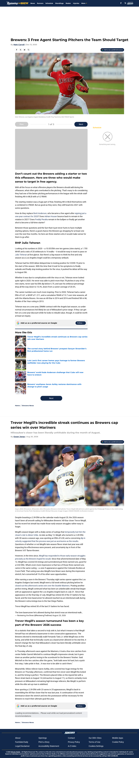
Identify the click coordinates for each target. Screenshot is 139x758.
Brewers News (28, 406)
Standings (59, 3)
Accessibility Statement (48, 746)
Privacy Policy (74, 742)
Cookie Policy (118, 742)
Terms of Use (94, 742)
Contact (71, 738)
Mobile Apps (117, 738)
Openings (42, 738)
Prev (22, 124)
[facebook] (120, 3)
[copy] (28, 49)
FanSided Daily (21, 742)
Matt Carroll (19, 45)
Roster (68, 3)
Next (81, 124)
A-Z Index (72, 746)
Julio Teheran (21, 255)
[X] (125, 3)
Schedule (49, 3)
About (17, 738)
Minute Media (15, 752)
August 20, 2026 (59, 615)
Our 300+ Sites (95, 738)
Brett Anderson (40, 213)
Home (17, 406)
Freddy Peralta (41, 219)
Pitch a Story (43, 742)
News (32, 3)
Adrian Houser (51, 216)
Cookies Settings (96, 746)
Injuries (76, 3)
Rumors (40, 3)
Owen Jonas (19, 437)
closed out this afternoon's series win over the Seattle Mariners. (43, 585)
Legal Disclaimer (22, 746)
